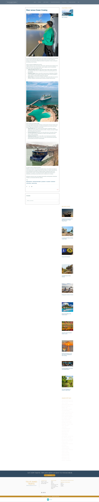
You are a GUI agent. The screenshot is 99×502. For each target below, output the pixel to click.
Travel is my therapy (65, 449)
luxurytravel (48, 181)
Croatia (63, 413)
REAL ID (65, 437)
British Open (68, 406)
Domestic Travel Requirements (67, 415)
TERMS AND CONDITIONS (55, 496)
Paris (62, 437)
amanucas (63, 460)
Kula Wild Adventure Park (66, 428)
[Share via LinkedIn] (31, 186)
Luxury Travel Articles (54, 486)
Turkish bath (71, 449)
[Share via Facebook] (26, 186)
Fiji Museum (65, 418)
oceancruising (34, 183)
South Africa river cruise (66, 440)
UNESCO (63, 451)
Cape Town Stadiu (65, 409)
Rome (67, 439)
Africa (67, 401)
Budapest (63, 407)
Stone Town (71, 443)
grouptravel (43, 181)
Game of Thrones (67, 419)
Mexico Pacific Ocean (65, 431)
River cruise (64, 439)
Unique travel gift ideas (65, 452)
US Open (67, 451)
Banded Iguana (64, 404)
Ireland (63, 425)
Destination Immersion (68, 413)
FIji (62, 418)
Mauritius (67, 430)
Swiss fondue (64, 445)
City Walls (63, 412)
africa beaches (64, 458)
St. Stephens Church (65, 443)
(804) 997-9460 (43, 483)
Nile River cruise (70, 436)
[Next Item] (71, 13)
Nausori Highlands (65, 434)
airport (68, 458)
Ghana (67, 422)
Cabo (66, 407)
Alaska (63, 403)
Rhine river (69, 437)
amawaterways (68, 460)
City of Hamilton (68, 412)
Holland (71, 424)
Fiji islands (69, 418)
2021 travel (63, 401)
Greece (70, 422)
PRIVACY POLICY (48, 496)
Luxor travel (64, 430)
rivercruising (28, 183)
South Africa (71, 439)
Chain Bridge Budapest (66, 410)
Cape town (70, 409)
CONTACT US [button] (43, 496)
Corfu (72, 412)
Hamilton (68, 424)
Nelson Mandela (64, 436)
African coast (71, 401)
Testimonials (53, 487)
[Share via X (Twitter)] (29, 186)
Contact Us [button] (43, 480)
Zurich (68, 455)
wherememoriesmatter (37, 181)
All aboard (66, 403)
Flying (63, 419)
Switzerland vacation (65, 446)
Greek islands (64, 424)
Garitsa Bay (64, 422)
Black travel (64, 406)
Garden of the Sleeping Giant (67, 421)
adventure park (64, 457)
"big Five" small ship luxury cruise (67, 400)
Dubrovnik (66, 416)
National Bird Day (65, 433)
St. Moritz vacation (65, 442)
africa (68, 457)
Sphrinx (71, 440)
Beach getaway (70, 404)
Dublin (63, 416)
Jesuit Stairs (67, 425)
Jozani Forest (64, 427)
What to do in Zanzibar (65, 454)
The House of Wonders (65, 448)
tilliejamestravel (29, 181)
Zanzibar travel (64, 455)
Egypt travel (70, 416)
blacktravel (53, 181)
